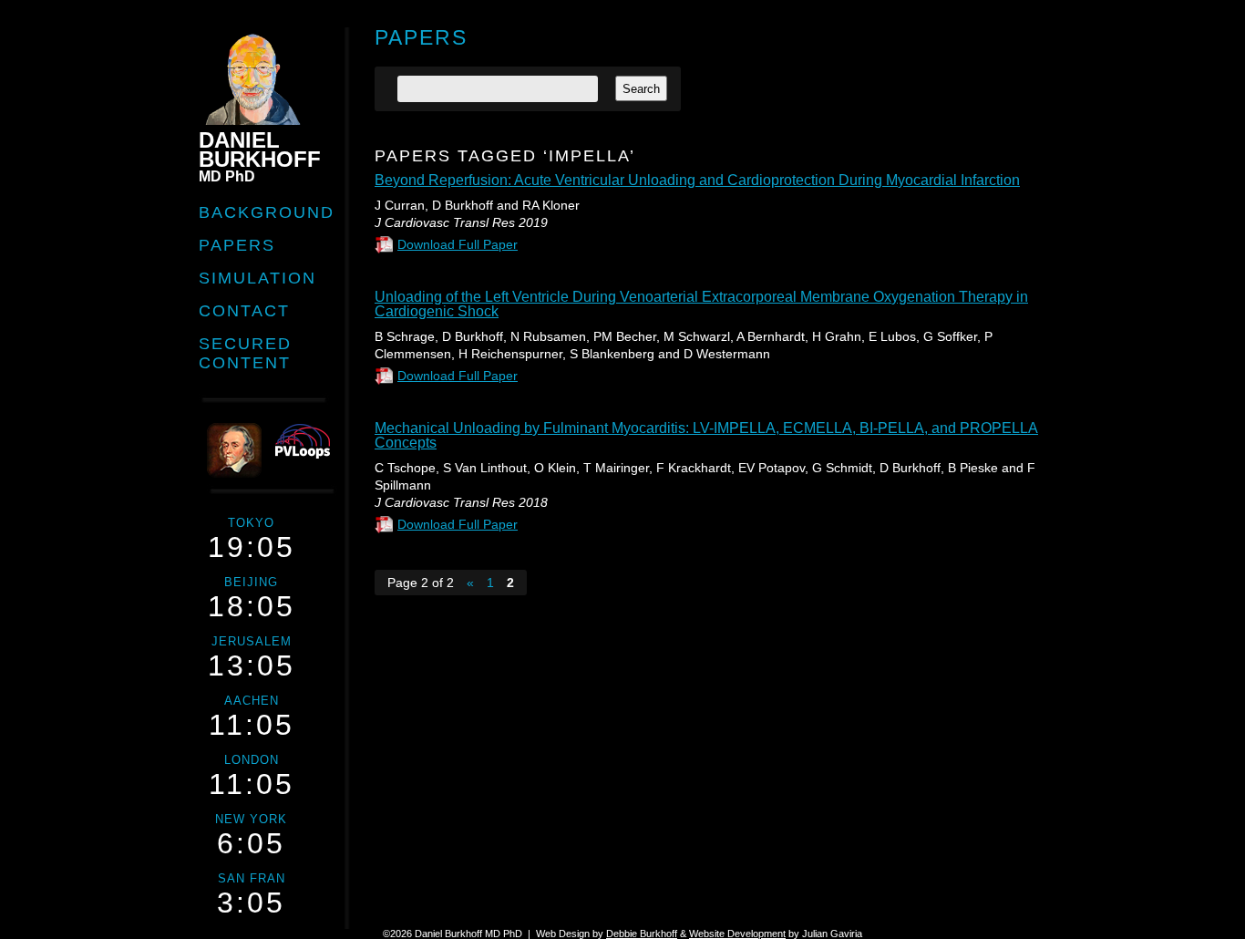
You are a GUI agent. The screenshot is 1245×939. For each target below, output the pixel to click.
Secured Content (245, 353)
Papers (237, 245)
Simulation (257, 278)
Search (641, 89)
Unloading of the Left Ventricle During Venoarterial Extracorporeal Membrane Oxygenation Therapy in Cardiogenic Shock (701, 304)
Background (266, 212)
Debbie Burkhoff (641, 933)
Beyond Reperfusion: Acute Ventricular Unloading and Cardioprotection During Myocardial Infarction (697, 180)
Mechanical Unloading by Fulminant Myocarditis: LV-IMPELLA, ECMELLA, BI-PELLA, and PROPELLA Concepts (706, 435)
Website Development (737, 933)
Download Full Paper (457, 244)
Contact (244, 311)
